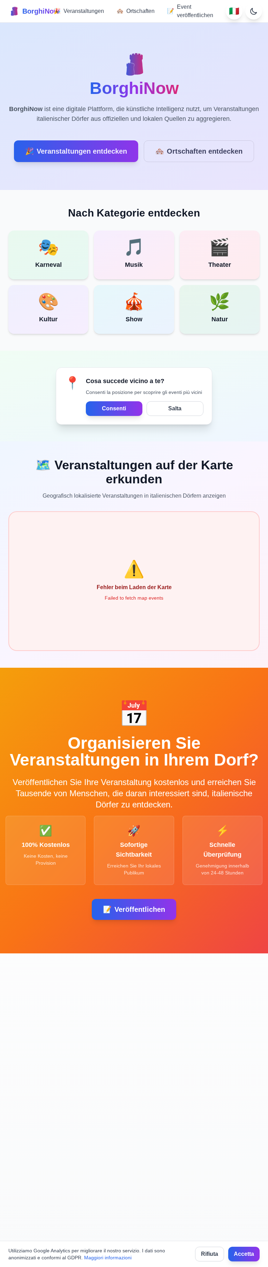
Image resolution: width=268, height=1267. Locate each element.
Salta (174, 408)
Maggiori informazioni (108, 1257)
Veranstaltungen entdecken (76, 151)
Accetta (244, 1254)
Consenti (114, 408)
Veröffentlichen (134, 909)
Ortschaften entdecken (199, 151)
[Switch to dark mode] (253, 11)
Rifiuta (209, 1254)
